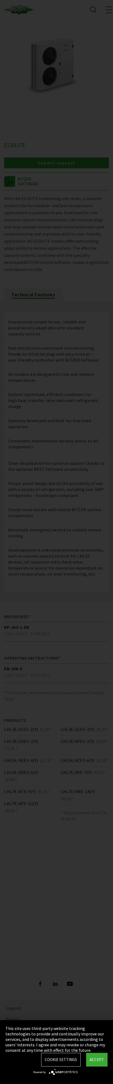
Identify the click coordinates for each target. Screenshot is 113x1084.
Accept (97, 1059)
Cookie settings (61, 1059)
